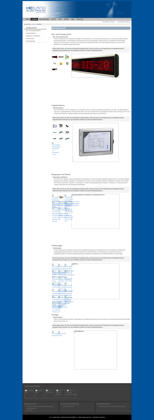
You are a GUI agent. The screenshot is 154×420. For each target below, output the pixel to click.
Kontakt (66, 19)
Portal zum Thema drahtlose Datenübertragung (39, 406)
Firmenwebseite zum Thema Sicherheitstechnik (112, 406)
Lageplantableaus (31, 33)
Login (72, 19)
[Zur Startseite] (96, 23)
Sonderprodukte (30, 41)
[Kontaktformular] (98, 23)
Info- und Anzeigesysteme (33, 30)
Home (27, 19)
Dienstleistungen (44, 19)
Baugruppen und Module (33, 36)
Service (54, 19)
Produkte (34, 19)
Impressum (79, 19)
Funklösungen (30, 38)
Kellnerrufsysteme (31, 408)
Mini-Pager (29, 410)
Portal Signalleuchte (68, 406)
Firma (60, 19)
